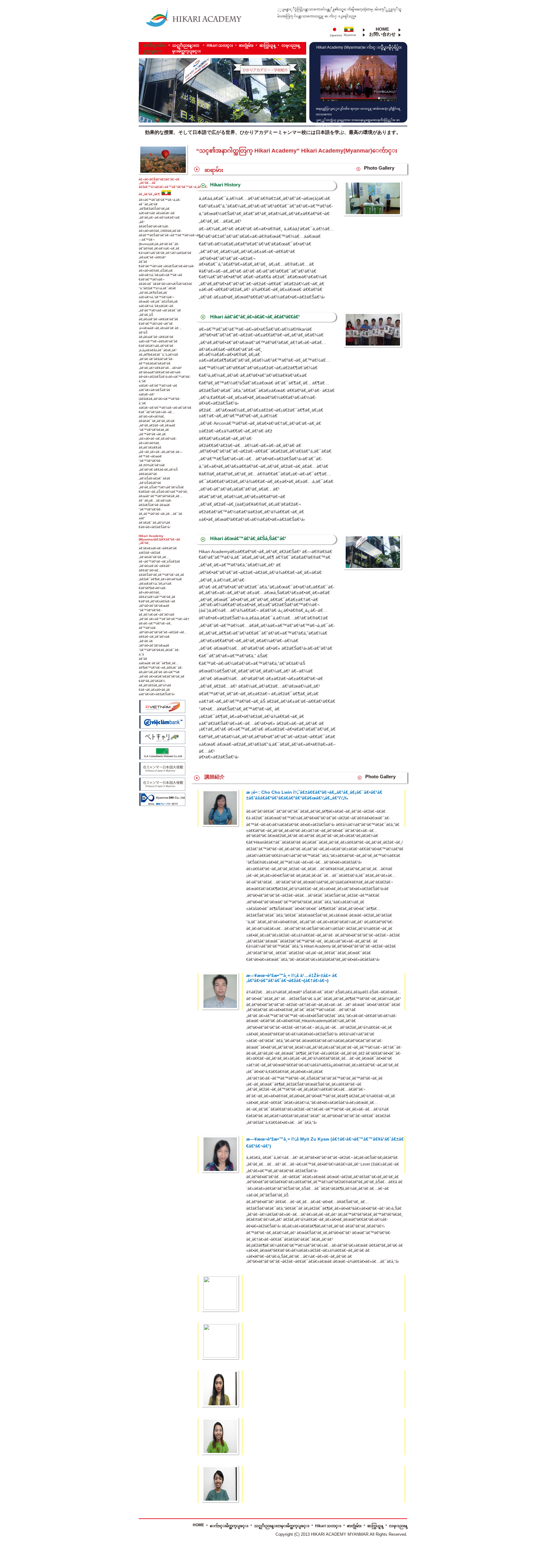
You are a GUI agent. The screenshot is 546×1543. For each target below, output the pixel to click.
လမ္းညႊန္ (291, 45)
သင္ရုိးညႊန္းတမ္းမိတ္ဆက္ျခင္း (281, 1526)
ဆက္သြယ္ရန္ (267, 45)
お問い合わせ (382, 34)
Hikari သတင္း (220, 45)
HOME (382, 29)
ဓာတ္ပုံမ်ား (246, 45)
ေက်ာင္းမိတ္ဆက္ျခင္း (229, 1526)
